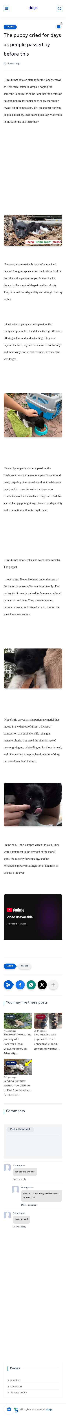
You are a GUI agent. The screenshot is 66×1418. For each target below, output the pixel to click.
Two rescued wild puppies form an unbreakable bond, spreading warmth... (47, 1042)
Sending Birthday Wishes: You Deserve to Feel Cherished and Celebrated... (17, 1088)
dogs (33, 8)
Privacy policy (18, 1392)
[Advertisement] (33, 168)
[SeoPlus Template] (16, 1410)
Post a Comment (20, 1129)
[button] (20, 984)
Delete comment (29, 1205)
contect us (16, 1386)
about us (15, 1380)
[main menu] (6, 8)
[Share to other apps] (53, 984)
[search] (59, 8)
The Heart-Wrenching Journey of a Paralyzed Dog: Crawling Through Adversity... (18, 1044)
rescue (10, 27)
